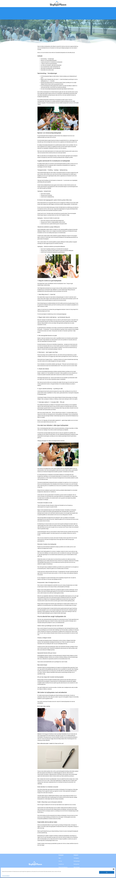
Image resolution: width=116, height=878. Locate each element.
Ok (106, 872)
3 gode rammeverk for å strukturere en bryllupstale (51, 62)
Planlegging (76, 858)
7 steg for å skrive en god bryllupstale (49, 63)
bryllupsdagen (49, 840)
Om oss (60, 861)
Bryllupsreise (76, 864)
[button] (113, 869)
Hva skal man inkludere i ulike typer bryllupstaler (51, 65)
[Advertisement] (58, 16)
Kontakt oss (61, 864)
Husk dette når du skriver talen (47, 69)
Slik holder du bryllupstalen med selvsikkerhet (50, 68)
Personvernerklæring (5, 875)
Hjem (60, 858)
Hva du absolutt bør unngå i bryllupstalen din (50, 66)
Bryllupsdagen (77, 861)
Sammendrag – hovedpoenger (47, 58)
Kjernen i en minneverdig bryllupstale (48, 60)
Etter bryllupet (77, 867)
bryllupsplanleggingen (61, 314)
